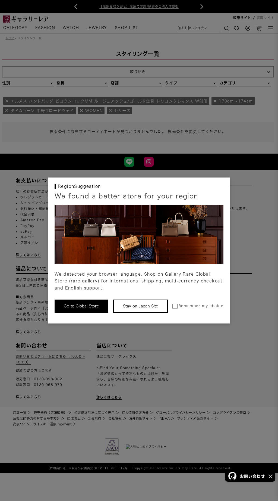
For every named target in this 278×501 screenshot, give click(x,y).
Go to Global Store (81, 306)
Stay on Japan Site (140, 306)
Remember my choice (200, 306)
